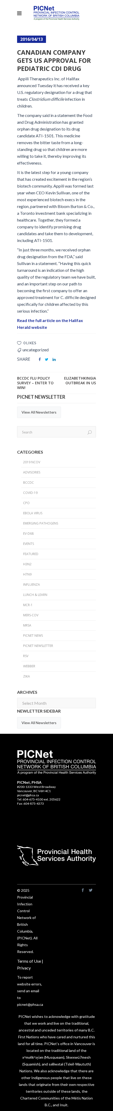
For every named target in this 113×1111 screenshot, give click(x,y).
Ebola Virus (32, 513)
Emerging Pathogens (40, 523)
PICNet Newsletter (38, 646)
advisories (31, 472)
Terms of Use (29, 960)
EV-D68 (28, 533)
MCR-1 (28, 605)
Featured (30, 554)
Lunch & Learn (35, 595)
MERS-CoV (30, 615)
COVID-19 (30, 492)
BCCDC (28, 482)
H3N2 (27, 564)
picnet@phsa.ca (28, 795)
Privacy (24, 967)
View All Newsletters (39, 412)
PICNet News (33, 635)
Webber (29, 666)
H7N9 (27, 574)
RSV (25, 656)
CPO (26, 503)
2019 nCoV (31, 462)
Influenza (31, 584)
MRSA (27, 625)
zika (26, 676)
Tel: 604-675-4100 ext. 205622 (38, 799)
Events (28, 544)
